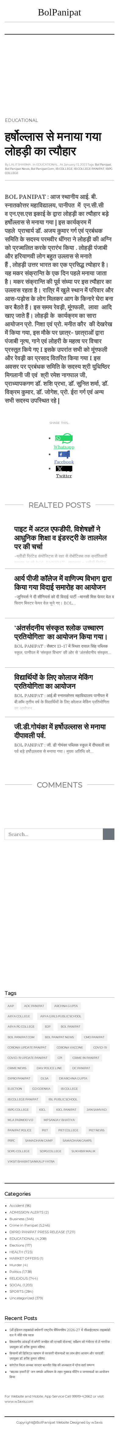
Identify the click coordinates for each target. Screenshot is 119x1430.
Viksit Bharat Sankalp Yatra (31, 1161)
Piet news (96, 1130)
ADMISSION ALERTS (26, 1212)
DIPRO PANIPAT (19, 1078)
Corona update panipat (27, 1047)
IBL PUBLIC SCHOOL (63, 1099)
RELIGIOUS (18, 1278)
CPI (60, 1057)
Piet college (68, 1130)
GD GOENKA (41, 1088)
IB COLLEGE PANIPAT (89, 168)
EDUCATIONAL (21, 120)
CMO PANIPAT (94, 1037)
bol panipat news (17, 168)
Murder (15, 1265)
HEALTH (16, 1252)
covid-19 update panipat (27, 1057)
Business (16, 1219)
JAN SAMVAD (96, 1109)
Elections (16, 1245)
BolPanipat (59, 12)
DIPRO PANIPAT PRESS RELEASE (37, 1232)
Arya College (19, 1016)
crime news (17, 1068)
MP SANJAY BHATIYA (59, 1120)
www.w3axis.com (19, 1401)
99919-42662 (82, 1396)
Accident (16, 1205)
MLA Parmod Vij (20, 1120)
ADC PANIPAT (34, 1006)
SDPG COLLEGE (19, 1151)
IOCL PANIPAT (66, 1109)
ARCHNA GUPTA (66, 1006)
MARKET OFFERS (24, 1258)
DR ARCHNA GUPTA (73, 1078)
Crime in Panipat (86, 1057)
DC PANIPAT (81, 1068)
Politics (15, 1272)
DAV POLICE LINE (49, 1068)
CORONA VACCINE (70, 1047)
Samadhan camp (38, 1140)
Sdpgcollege (50, 1151)
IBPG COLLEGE (18, 1109)
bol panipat (103, 164)
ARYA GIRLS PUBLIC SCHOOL (60, 1016)
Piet (45, 1130)
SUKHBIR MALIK (84, 1151)
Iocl (42, 1109)
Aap (11, 1006)
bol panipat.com (42, 168)
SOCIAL (15, 1285)
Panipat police (19, 1130)
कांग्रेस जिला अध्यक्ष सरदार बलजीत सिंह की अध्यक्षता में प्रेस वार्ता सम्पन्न (51, 1365)
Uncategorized (21, 1298)
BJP (47, 1026)
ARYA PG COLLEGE (21, 1026)
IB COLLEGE (64, 168)
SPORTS (16, 1291)
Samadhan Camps (77, 1140)
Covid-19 (100, 1047)
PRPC (11, 1140)
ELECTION (15, 1088)
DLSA (45, 1078)
